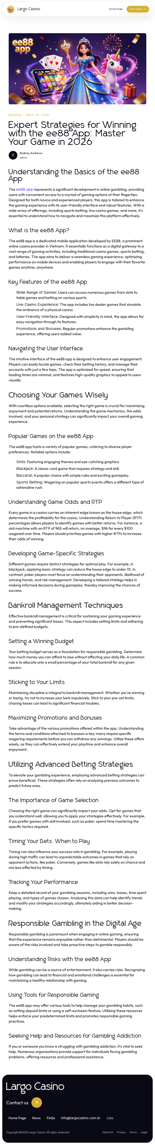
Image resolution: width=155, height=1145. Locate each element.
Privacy (121, 1132)
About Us (107, 1132)
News (36, 1118)
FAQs (51, 1118)
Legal (144, 1132)
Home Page (17, 1118)
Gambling (15, 114)
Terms (133, 1132)
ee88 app (24, 189)
